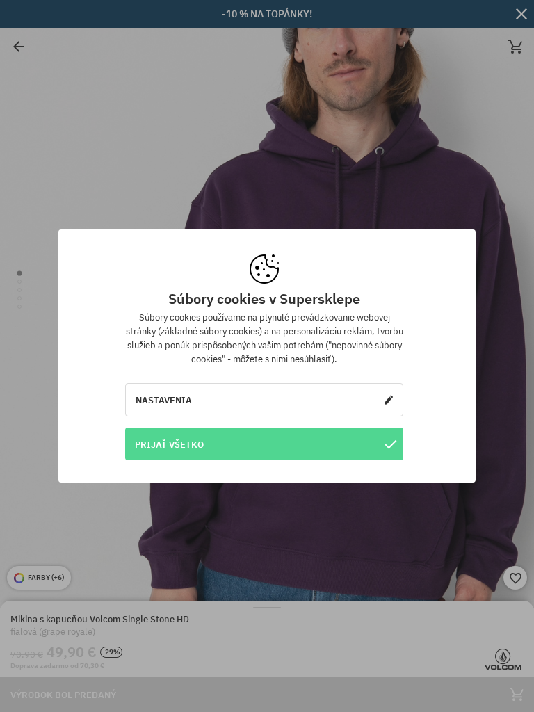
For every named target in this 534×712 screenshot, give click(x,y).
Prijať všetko (169, 444)
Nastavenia (164, 400)
